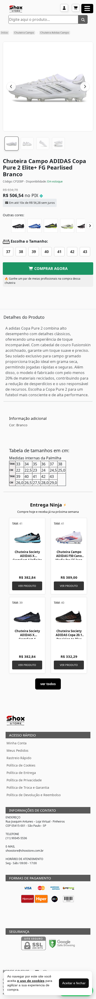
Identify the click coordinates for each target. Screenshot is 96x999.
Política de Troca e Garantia (28, 787)
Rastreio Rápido (19, 758)
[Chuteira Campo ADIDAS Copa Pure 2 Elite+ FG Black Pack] (18, 225)
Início (4, 32)
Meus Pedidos (17, 750)
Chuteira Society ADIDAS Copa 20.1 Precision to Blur (69, 635)
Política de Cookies (21, 765)
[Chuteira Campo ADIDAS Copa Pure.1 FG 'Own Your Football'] (83, 225)
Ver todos (48, 684)
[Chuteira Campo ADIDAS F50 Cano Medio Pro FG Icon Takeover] (69, 537)
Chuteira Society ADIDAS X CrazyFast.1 (27, 635)
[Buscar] (83, 19)
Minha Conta (17, 743)
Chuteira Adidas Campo (54, 32)
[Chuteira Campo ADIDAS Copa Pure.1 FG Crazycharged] (51, 225)
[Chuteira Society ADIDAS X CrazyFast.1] (27, 616)
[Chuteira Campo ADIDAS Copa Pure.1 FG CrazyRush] (67, 225)
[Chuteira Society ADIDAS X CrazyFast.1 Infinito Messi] (27, 537)
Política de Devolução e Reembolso (34, 795)
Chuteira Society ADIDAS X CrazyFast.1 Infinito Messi (27, 558)
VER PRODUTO (27, 586)
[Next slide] (90, 226)
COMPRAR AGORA (50, 268)
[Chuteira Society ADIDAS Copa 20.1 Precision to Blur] (69, 616)
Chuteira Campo (24, 32)
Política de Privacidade (24, 780)
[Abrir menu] (87, 8)
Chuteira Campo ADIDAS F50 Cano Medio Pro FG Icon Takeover (68, 558)
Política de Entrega (21, 772)
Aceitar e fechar (74, 983)
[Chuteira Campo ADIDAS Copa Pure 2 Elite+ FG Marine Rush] (34, 225)
